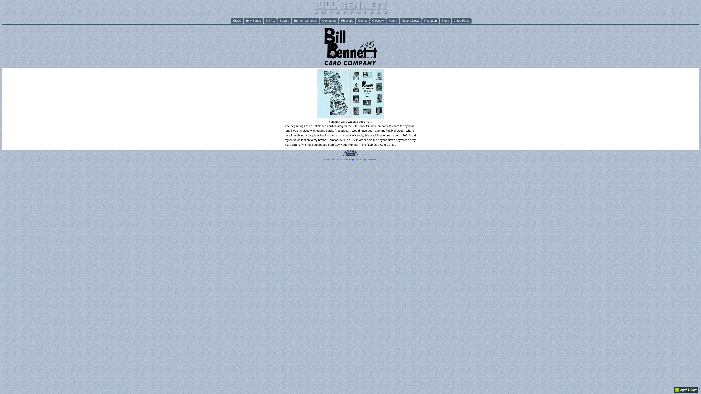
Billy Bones (253, 20)
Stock (445, 20)
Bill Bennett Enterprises (347, 160)
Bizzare (284, 20)
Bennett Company (305, 20)
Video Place (462, 20)
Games (362, 20)
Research (430, 20)
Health (392, 20)
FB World (347, 20)
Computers (329, 20)
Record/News (411, 20)
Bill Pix (270, 20)
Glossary (378, 20)
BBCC (237, 20)
